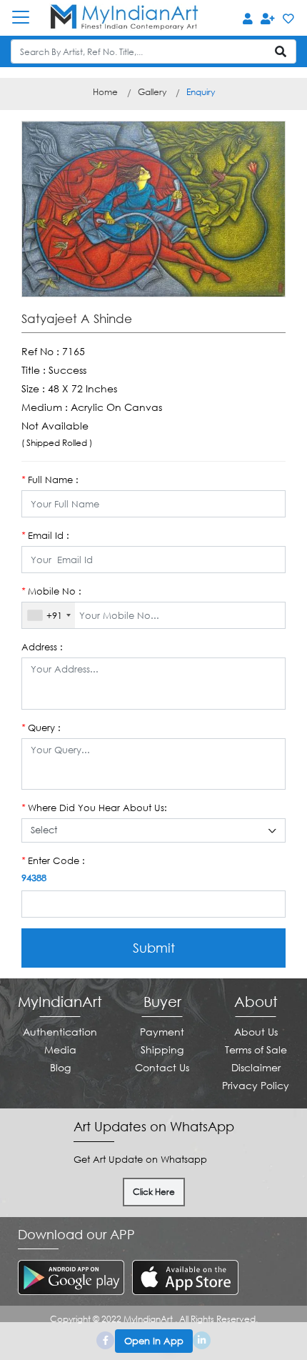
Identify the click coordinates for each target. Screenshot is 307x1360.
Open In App (153, 1340)
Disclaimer (256, 1067)
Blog (60, 1067)
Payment (162, 1032)
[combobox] (48, 615)
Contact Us (162, 1067)
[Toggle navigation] (28, 17)
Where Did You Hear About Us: (94, 807)
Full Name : (50, 479)
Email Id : (45, 535)
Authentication (60, 1032)
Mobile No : (51, 591)
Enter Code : (53, 860)
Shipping (162, 1049)
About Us (256, 1032)
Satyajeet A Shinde (76, 319)
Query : (41, 727)
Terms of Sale (256, 1049)
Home (105, 91)
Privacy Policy (255, 1085)
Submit (154, 948)
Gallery (152, 91)
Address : (42, 646)
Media (60, 1049)
